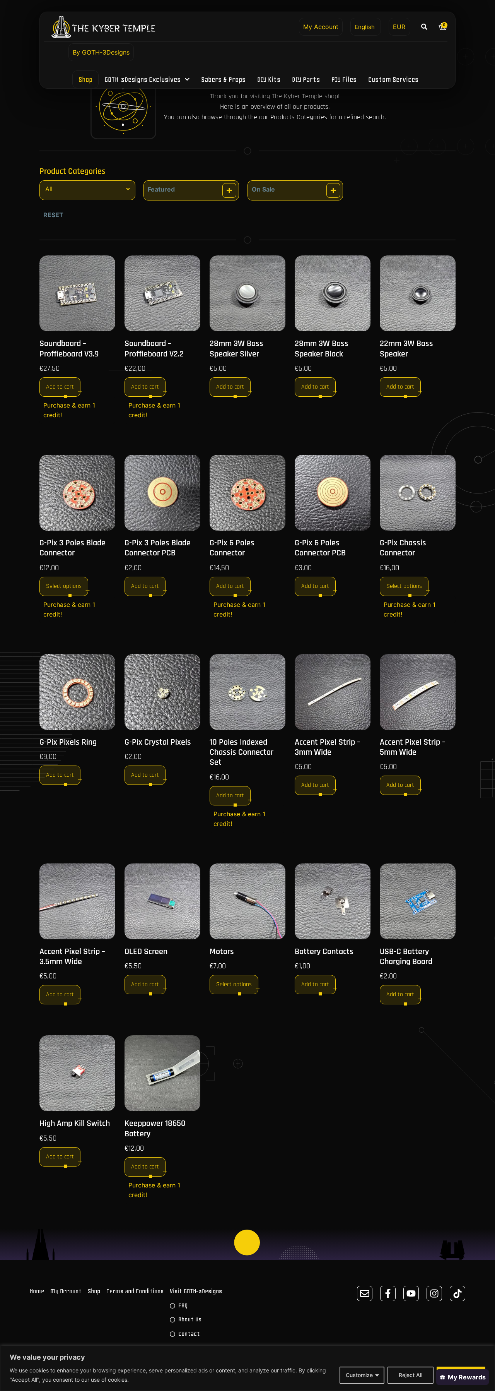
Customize (359, 1375)
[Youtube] (411, 1293)
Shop (85, 79)
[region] (247, 1368)
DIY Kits (269, 79)
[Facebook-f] (388, 1293)
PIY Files (344, 79)
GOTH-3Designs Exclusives (142, 79)
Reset (53, 215)
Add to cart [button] (60, 387)
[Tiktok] (457, 1293)
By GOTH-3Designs (101, 52)
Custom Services (394, 79)
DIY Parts (306, 79)
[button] (424, 26)
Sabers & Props (223, 79)
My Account (320, 27)
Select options (64, 586)
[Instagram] (434, 1293)
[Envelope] (364, 1293)
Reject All (410, 1375)
